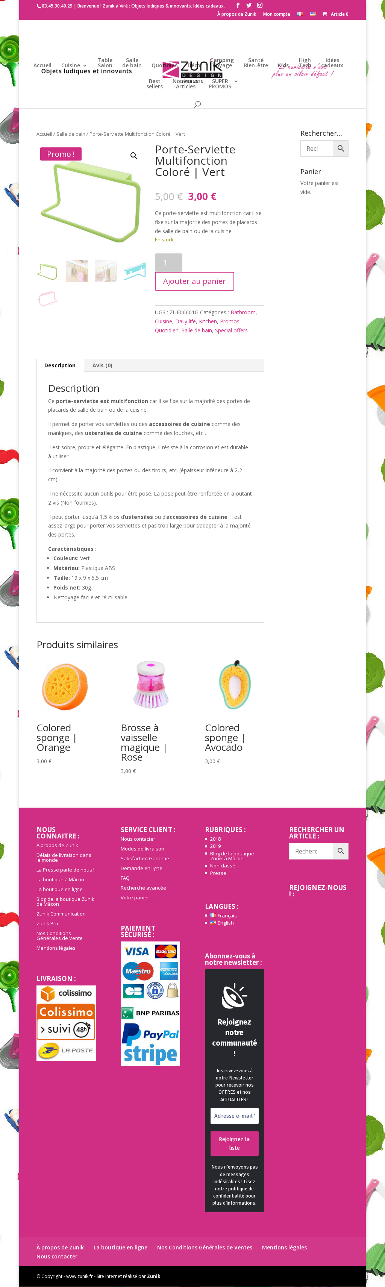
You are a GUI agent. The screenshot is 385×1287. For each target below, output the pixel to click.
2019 (215, 846)
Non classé (222, 865)
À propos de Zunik (236, 14)
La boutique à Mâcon (60, 879)
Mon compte (276, 14)
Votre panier (135, 897)
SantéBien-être (256, 63)
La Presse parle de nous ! (65, 869)
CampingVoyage (222, 63)
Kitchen (208, 321)
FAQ (125, 878)
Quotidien (165, 66)
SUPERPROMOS (220, 84)
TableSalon (104, 63)
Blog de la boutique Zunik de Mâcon (65, 901)
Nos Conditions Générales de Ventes (204, 1247)
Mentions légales (56, 947)
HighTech (305, 63)
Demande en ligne (141, 868)
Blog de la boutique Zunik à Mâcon (232, 856)
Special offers (231, 330)
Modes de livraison (142, 848)
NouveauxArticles (186, 84)
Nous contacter (138, 838)
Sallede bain (132, 63)
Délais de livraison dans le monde (63, 857)
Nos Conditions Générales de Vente (59, 935)
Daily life (185, 321)
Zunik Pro (47, 923)
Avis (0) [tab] (102, 365)
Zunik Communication (61, 913)
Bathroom (243, 312)
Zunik (154, 1276)
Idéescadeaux (332, 63)
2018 (215, 838)
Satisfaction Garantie (145, 858)
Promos (229, 321)
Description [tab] (60, 365)
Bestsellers (154, 84)
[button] (134, 155)
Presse (218, 873)
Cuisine (70, 66)
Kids (283, 66)
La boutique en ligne (59, 889)
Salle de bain (70, 133)
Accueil (42, 66)
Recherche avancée (143, 887)
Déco (194, 66)
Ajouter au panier (194, 281)
